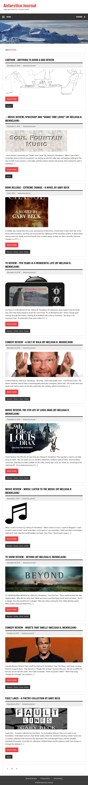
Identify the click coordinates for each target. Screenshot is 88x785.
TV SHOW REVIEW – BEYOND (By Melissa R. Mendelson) (35, 557)
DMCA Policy (58, 778)
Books (9, 757)
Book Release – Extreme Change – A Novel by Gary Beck (37, 187)
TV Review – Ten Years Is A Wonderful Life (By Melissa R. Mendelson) (38, 265)
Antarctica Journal (19, 5)
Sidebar (79, 17)
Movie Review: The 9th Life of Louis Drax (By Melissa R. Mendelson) (37, 412)
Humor (9, 106)
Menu (9, 17)
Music (9, 176)
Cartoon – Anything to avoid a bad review (29, 60)
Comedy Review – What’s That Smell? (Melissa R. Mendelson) (40, 627)
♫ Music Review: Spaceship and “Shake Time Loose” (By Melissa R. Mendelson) (43, 118)
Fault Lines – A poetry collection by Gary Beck (32, 698)
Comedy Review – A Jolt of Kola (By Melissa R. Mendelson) (39, 342)
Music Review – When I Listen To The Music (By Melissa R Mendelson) (38, 491)
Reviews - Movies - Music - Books (18, 252)
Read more (12, 99)
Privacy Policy (45, 778)
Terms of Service (31, 778)
